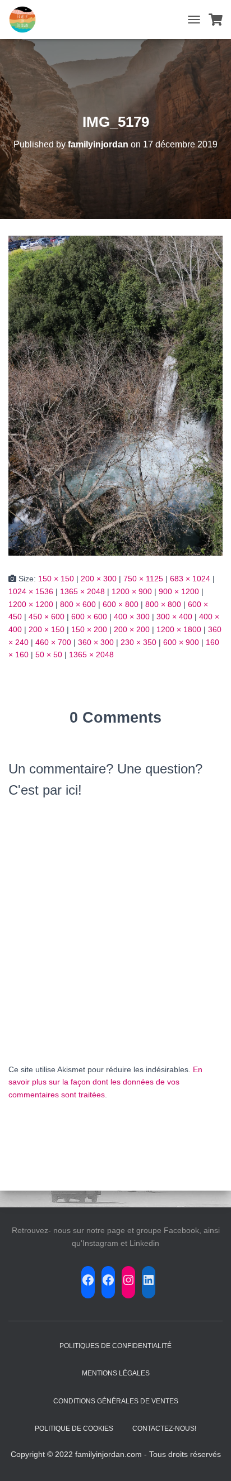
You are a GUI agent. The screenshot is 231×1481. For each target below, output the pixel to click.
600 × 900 (181, 642)
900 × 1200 (179, 591)
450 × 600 (46, 616)
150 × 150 (56, 578)
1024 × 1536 (30, 591)
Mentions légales (116, 1373)
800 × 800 (163, 604)
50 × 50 (48, 654)
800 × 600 (78, 604)
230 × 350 (138, 642)
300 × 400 (174, 616)
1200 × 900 (132, 591)
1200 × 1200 (30, 604)
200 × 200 (132, 629)
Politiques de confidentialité (115, 1346)
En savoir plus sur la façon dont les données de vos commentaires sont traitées (105, 1082)
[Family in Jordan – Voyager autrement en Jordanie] (26, 20)
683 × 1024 (190, 578)
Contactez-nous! (164, 1428)
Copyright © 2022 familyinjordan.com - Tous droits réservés (116, 1454)
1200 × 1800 (178, 629)
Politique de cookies (74, 1428)
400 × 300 (132, 616)
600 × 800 (120, 604)
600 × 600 (89, 616)
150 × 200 (89, 629)
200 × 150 (46, 629)
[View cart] (216, 19)
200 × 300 (99, 578)
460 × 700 (53, 642)
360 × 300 (96, 642)
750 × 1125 (143, 578)
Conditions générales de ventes (115, 1401)
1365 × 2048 (82, 591)
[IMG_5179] (115, 395)
